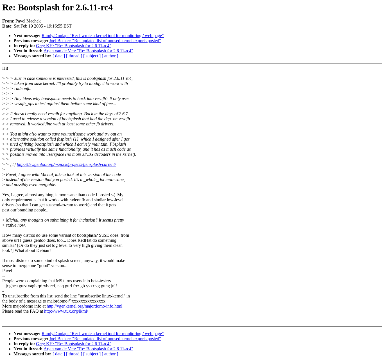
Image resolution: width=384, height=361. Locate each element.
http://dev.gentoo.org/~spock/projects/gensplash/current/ (66, 164)
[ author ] (110, 55)
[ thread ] (74, 55)
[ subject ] (92, 55)
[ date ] (59, 55)
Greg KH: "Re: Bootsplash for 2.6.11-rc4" (73, 45)
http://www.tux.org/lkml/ (66, 311)
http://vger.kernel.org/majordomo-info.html (84, 306)
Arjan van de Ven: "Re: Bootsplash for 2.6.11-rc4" (88, 50)
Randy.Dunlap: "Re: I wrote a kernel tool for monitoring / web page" (103, 35)
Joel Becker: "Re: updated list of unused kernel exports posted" (105, 40)
